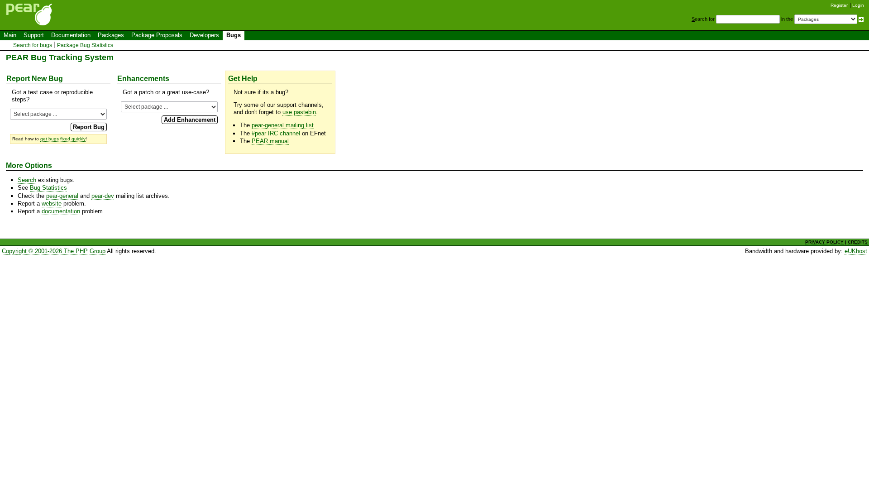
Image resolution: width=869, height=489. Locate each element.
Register (839, 5)
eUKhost (856, 251)
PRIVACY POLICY (824, 242)
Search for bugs (32, 45)
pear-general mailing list (283, 125)
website (52, 203)
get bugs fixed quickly (63, 138)
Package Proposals (156, 35)
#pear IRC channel (276, 133)
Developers (204, 35)
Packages (111, 35)
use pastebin (299, 112)
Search (27, 180)
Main (10, 35)
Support (34, 35)
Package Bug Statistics (85, 45)
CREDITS (858, 242)
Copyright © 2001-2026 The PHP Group (53, 251)
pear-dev (102, 195)
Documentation (71, 35)
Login (858, 5)
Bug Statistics (48, 187)
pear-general (62, 195)
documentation (61, 211)
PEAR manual (270, 141)
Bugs (233, 35)
